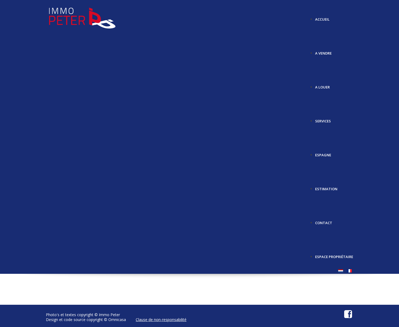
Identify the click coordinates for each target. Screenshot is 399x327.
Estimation (326, 186)
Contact (323, 220)
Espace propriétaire (334, 254)
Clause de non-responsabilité (161, 319)
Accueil (322, 17)
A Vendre (323, 51)
